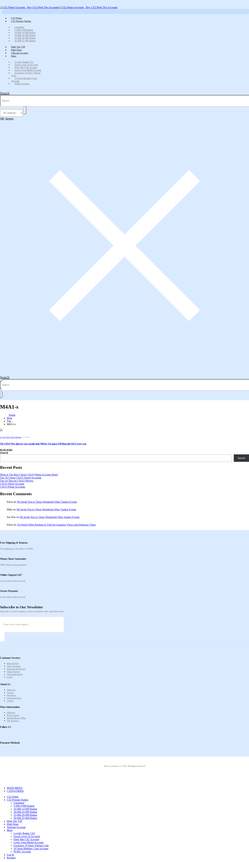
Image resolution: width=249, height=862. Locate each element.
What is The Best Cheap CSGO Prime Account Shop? (29, 474)
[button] (4, 93)
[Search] (25, 110)
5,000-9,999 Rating (24, 30)
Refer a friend (13, 715)
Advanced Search (15, 674)
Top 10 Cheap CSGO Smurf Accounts (20, 477)
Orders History (13, 671)
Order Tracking (14, 666)
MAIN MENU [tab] (15, 787)
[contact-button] (2, 636)
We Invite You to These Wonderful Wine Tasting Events (47, 501)
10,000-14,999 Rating (25, 32)
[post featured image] (1, 430)
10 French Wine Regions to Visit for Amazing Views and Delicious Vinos (56, 524)
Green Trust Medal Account (28, 70)
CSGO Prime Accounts (12, 486)
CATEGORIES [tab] (15, 791)
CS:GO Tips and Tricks (11, 437)
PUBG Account (22, 83)
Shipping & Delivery (16, 669)
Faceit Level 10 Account (26, 65)
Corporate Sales (14, 698)
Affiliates (11, 712)
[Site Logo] (59, 7)
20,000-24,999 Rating (25, 35)
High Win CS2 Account (26, 67)
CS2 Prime (12, 796)
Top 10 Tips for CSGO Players (16, 480)
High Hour (12, 824)
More (13, 56)
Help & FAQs (13, 663)
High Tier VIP (14, 821)
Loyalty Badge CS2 (24, 62)
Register (11, 857)
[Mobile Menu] (2, 4)
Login (9, 677)
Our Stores (11, 695)
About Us (11, 690)
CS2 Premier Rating (21, 21)
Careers (10, 692)
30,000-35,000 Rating (25, 40)
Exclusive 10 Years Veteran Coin (25, 74)
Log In (10, 854)
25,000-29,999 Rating (25, 38)
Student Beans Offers (16, 718)
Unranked (19, 27)
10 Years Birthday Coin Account (24, 79)
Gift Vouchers (13, 720)
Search (4, 452)
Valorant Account (19, 53)
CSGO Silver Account (12, 483)
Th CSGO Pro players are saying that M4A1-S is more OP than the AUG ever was (43, 443)
